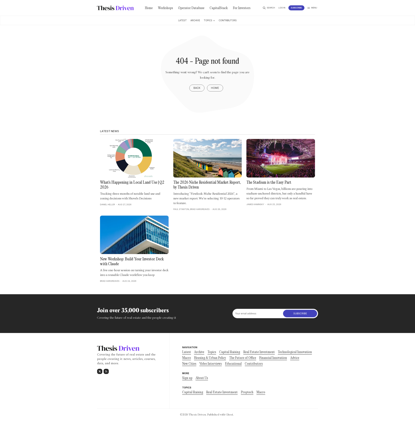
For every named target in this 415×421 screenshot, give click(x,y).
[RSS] (106, 371)
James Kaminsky (255, 204)
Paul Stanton (181, 209)
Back (196, 87)
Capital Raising (192, 392)
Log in (282, 7)
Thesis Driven (197, 414)
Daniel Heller (107, 204)
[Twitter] (99, 371)
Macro (260, 392)
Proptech (247, 392)
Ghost (229, 414)
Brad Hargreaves (200, 209)
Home (215, 87)
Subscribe (296, 7)
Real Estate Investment (222, 392)
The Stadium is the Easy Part (268, 182)
